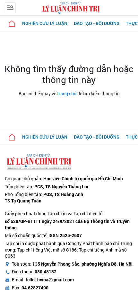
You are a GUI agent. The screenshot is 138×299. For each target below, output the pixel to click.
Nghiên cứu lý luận (44, 23)
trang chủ (66, 93)
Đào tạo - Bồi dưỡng (96, 23)
